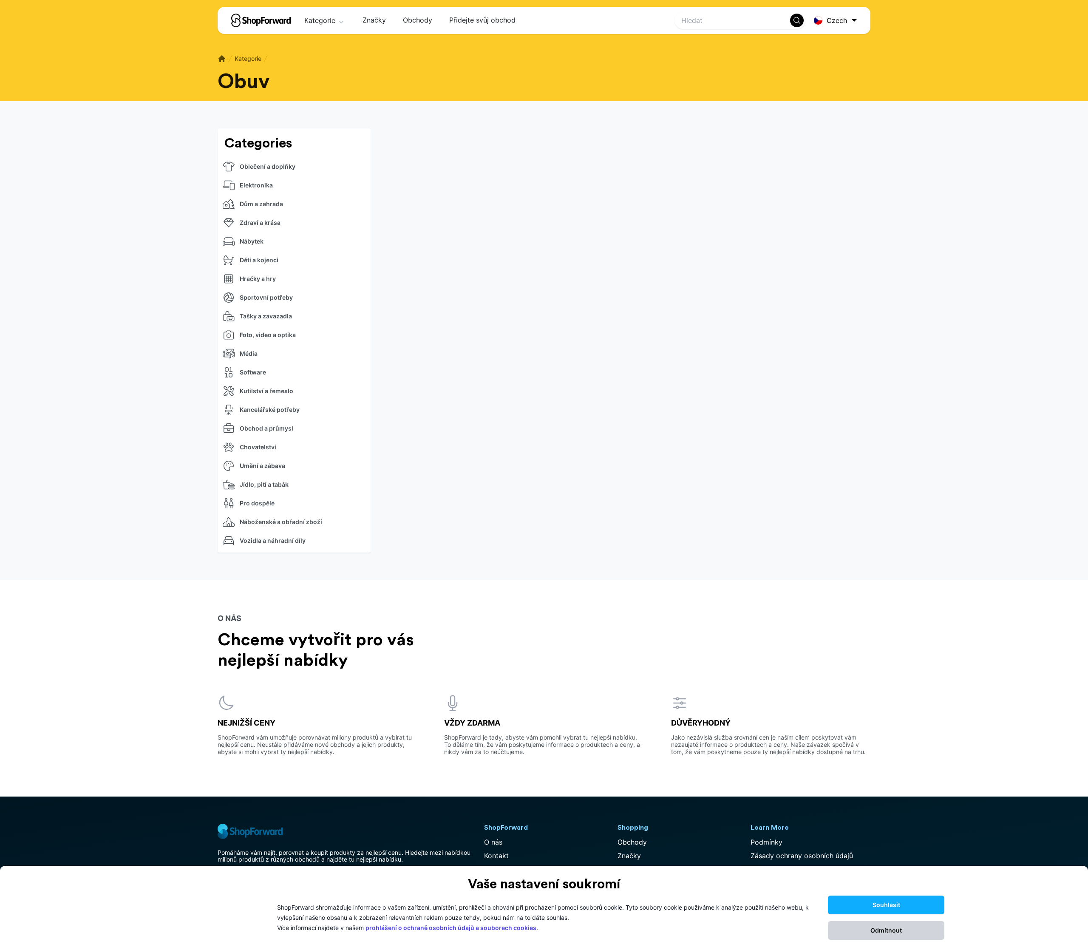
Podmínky (766, 842)
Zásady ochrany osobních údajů (802, 855)
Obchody (417, 20)
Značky (374, 20)
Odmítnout (886, 930)
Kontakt (496, 855)
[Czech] (837, 20)
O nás (493, 842)
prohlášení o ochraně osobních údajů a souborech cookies (451, 927)
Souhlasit (886, 904)
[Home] (222, 58)
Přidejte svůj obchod (482, 20)
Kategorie (319, 20)
